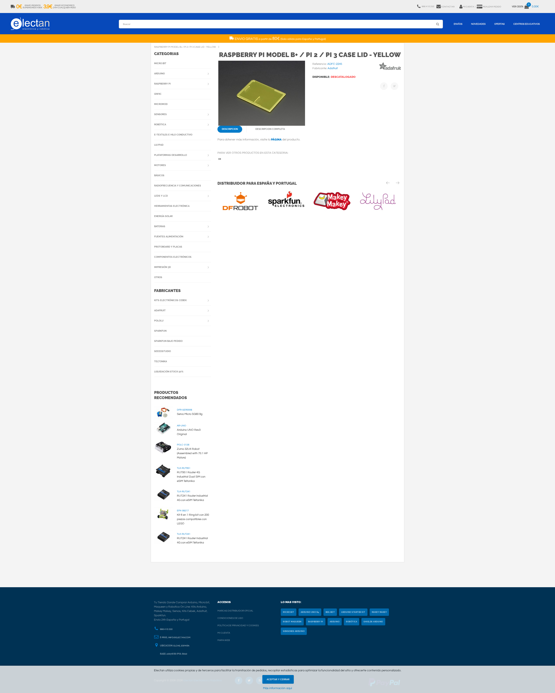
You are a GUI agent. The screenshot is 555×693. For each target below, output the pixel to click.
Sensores (160, 114)
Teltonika (160, 361)
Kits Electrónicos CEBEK (170, 300)
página (276, 139)
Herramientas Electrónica (171, 206)
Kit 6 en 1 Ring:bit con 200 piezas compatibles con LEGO (193, 519)
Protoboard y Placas (168, 246)
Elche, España (181, 646)
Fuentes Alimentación (168, 236)
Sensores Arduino (294, 631)
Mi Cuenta (223, 633)
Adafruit (160, 310)
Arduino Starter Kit (353, 612)
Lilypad (158, 144)
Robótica (160, 124)
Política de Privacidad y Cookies (238, 625)
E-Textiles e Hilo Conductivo (173, 134)
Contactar (448, 7)
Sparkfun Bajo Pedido (168, 341)
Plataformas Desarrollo (170, 155)
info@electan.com (179, 637)
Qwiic (158, 94)
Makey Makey (379, 612)
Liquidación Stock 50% (168, 371)
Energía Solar (163, 216)
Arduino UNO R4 (310, 612)
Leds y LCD (161, 195)
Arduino (159, 73)
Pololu (158, 320)
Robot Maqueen (292, 622)
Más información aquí (277, 688)
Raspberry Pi (162, 83)
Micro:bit (160, 63)
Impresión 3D (162, 267)
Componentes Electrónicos (172, 257)
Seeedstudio (162, 351)
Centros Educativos (526, 24)
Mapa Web (223, 640)
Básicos (159, 175)
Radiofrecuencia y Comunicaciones (177, 185)
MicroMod (161, 104)
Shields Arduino (373, 622)
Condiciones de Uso (230, 618)
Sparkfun (160, 330)
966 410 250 (166, 629)
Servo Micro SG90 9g (189, 414)
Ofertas (499, 24)
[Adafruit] (390, 70)
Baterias (159, 226)
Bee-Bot (330, 612)
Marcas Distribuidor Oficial (235, 611)
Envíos (458, 24)
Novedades (478, 24)
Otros (158, 277)
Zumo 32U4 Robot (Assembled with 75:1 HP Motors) (192, 453)
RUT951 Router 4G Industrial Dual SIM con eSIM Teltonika (191, 477)
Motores (160, 165)
